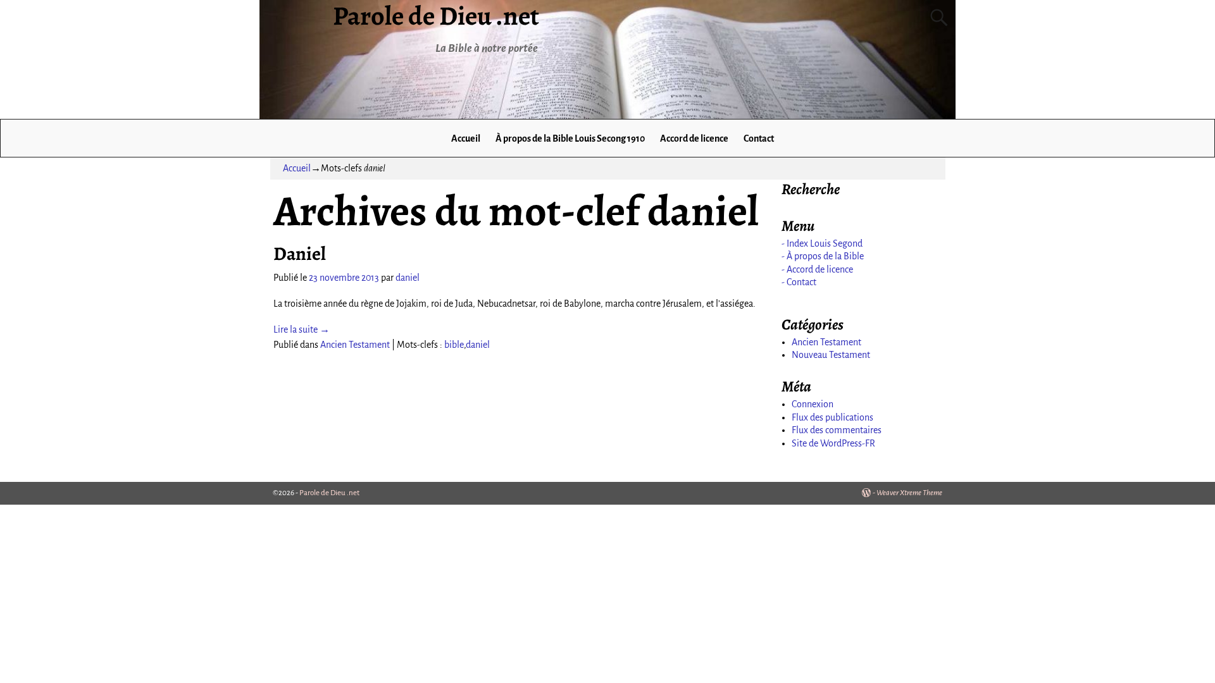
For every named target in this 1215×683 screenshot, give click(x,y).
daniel (478, 345)
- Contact (799, 282)
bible (454, 345)
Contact (759, 138)
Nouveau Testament (831, 355)
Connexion (812, 404)
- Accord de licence (817, 269)
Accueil (465, 138)
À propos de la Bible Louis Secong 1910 (570, 138)
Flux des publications (832, 417)
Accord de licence (694, 138)
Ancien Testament (355, 345)
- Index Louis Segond (822, 243)
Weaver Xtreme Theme (909, 493)
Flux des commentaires (837, 430)
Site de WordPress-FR (833, 443)
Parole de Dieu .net (329, 493)
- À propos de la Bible (823, 256)
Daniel (299, 253)
